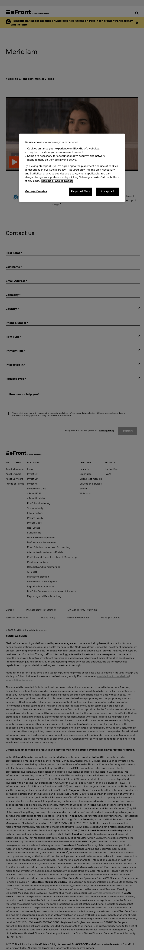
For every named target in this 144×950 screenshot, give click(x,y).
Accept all (107, 191)
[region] (72, 168)
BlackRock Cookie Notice (56, 181)
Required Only (80, 191)
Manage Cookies (36, 191)
